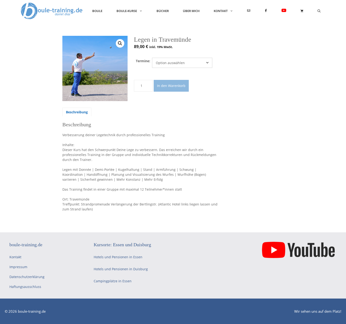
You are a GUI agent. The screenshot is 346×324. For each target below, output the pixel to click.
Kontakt (221, 11)
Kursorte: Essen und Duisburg (122, 244)
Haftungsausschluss (25, 286)
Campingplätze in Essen (113, 281)
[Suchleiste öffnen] (319, 11)
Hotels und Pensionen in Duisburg (121, 269)
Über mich (191, 11)
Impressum (18, 267)
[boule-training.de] (52, 11)
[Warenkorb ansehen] (301, 11)
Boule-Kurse (127, 11)
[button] (120, 43)
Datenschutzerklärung (26, 277)
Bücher (163, 11)
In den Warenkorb (171, 85)
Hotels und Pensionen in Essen (118, 257)
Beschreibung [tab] (77, 112)
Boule (97, 11)
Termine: (143, 61)
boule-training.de (25, 244)
